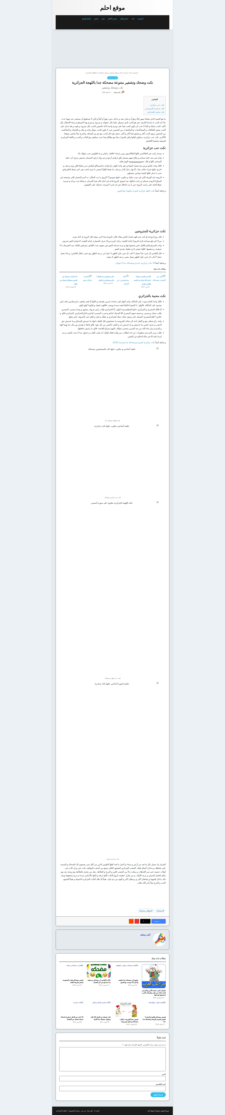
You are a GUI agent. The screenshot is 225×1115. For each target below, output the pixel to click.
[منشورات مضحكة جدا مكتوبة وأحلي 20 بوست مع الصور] (126, 971)
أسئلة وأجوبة (86, 19)
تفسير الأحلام (112, 19)
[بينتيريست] (137, 921)
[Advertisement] (153, 48)
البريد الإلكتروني (161, 1084)
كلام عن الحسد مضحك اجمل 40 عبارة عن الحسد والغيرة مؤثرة (142, 280)
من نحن (83, 1111)
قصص (96, 19)
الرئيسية (141, 19)
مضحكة (160, 911)
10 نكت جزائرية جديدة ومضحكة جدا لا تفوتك (135, 263)
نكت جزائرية (127, 73)
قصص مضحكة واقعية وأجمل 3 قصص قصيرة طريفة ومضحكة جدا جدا (154, 1019)
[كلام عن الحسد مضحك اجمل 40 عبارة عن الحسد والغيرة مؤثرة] (159, 279)
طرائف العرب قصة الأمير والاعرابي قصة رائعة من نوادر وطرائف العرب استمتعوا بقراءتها (154, 992)
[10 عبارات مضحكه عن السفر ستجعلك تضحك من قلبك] (85, 279)
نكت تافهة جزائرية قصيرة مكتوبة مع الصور (136, 191)
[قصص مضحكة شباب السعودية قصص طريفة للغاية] (71, 971)
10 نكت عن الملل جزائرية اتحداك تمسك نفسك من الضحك (72, 1018)
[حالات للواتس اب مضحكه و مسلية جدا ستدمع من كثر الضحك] (99, 971)
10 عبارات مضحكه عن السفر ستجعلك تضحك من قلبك (68, 280)
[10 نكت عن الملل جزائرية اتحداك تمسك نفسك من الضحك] (71, 1008)
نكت (132, 19)
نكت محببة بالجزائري (155, 112)
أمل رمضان (117, 92)
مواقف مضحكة (145, 911)
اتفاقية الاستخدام (61, 1111)
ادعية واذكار (124, 19)
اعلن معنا (90, 1111)
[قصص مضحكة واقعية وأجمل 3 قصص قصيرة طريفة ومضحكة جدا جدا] (154, 1008)
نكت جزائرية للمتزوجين (154, 108)
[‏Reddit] (131, 921)
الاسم (164, 1074)
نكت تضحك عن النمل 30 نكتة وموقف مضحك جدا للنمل (101, 1018)
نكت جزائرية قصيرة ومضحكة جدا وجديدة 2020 (134, 342)
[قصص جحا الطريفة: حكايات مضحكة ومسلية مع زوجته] (126, 1009)
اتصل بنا (96, 1111)
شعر (103, 19)
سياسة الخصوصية (74, 1111)
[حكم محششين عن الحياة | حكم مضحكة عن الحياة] (122, 280)
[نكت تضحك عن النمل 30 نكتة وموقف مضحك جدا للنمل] (99, 1008)
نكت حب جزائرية (157, 105)
